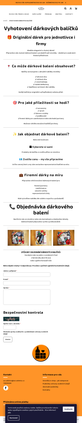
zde (9, 412)
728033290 (7, 383)
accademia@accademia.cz (14, 380)
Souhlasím (68, 409)
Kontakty (46, 390)
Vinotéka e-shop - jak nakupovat (55, 380)
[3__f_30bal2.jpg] (41, 235)
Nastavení (14, 418)
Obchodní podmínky (50, 387)
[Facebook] (5, 388)
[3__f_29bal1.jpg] (18, 235)
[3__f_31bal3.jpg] (63, 235)
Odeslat (7, 339)
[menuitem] (19, 14)
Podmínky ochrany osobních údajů (56, 384)
